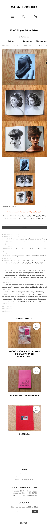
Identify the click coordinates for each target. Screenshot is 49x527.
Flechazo (24, 434)
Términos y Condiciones (24, 476)
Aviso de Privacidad (24, 479)
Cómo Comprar (24, 473)
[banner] (24, 6)
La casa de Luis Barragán (24, 395)
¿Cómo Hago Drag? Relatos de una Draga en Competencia (24, 354)
